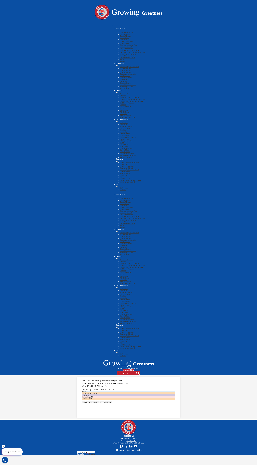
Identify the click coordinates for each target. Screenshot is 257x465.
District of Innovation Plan (128, 45)
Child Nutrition (125, 70)
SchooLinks (124, 146)
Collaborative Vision (126, 41)
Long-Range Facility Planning (129, 50)
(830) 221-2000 (131, 441)
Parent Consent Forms (127, 153)
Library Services (125, 139)
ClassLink (123, 130)
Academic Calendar (126, 126)
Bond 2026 (123, 39)
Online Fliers (124, 175)
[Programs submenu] (117, 92)
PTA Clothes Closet (126, 179)
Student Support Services (128, 85)
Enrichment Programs (127, 103)
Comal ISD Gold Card (127, 166)
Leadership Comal (126, 47)
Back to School (125, 128)
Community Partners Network (129, 170)
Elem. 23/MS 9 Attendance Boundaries (132, 52)
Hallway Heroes (125, 173)
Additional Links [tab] (128, 370)
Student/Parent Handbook (128, 155)
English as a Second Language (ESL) (132, 101)
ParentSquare (124, 144)
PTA (121, 177)
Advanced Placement (126, 94)
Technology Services (126, 87)
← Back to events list (90, 402)
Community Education (127, 168)
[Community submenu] (117, 161)
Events (84, 391)
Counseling (123, 132)
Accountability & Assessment (129, 67)
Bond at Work (124, 38)
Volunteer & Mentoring (127, 182)
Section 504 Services (126, 148)
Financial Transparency (127, 56)
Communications (125, 72)
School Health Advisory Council (130, 181)
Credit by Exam (125, 134)
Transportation (124, 88)
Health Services (125, 76)
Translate (92, 454)
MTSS (122, 143)
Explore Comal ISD (126, 32)
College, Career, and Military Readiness (132, 99)
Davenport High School (89, 393)
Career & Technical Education (129, 97)
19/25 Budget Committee (128, 54)
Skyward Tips (124, 150)
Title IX (122, 61)
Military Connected (126, 141)
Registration (124, 123)
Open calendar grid (105, 402)
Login (121, 450)
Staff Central (124, 188)
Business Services (125, 68)
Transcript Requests (126, 157)
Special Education (125, 115)
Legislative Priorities (126, 49)
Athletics (123, 96)
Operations (123, 79)
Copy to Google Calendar (90, 390)
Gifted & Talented (125, 106)
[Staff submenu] (117, 186)
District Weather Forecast (128, 137)
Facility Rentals (125, 172)
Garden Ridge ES (87, 397)
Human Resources (126, 77)
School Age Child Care (127, 117)
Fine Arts (123, 105)
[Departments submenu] (117, 65)
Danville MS (86, 395)
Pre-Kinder (123, 114)
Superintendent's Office (127, 58)
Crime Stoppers (125, 135)
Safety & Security (125, 83)
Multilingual (124, 110)
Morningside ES (87, 399)
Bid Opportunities (125, 34)
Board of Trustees (125, 36)
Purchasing (123, 81)
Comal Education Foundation (129, 162)
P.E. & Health (124, 112)
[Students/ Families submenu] (117, 121)
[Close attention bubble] (3, 446)
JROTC (122, 108)
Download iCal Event (107, 390)
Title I (122, 59)
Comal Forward (125, 43)
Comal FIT (123, 164)
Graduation (123, 124)
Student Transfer (125, 152)
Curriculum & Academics (128, 74)
